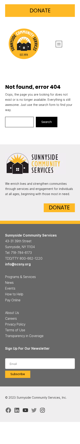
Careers (11, 319)
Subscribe (17, 374)
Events (10, 288)
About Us (12, 313)
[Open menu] (59, 44)
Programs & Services (20, 277)
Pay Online (12, 300)
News (9, 283)
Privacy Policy (15, 324)
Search (46, 122)
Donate (40, 10)
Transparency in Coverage (24, 336)
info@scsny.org (18, 264)
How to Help (14, 294)
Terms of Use (15, 330)
